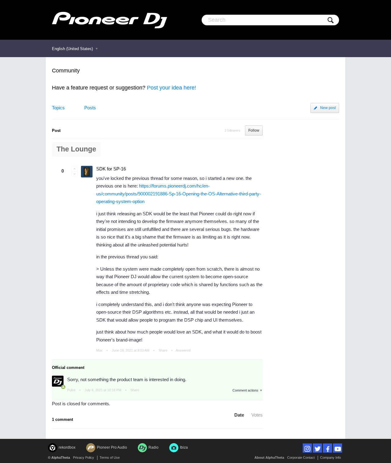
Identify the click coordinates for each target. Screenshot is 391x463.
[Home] (109, 20)
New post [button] (328, 108)
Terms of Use (110, 457)
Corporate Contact (301, 457)
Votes (257, 414)
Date (239, 414)
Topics (58, 107)
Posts (90, 107)
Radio (153, 447)
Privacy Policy (83, 457)
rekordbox (67, 447)
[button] (74, 168)
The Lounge (76, 149)
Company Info (330, 457)
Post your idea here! (171, 88)
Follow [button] (253, 130)
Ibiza (184, 447)
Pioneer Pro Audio (112, 447)
